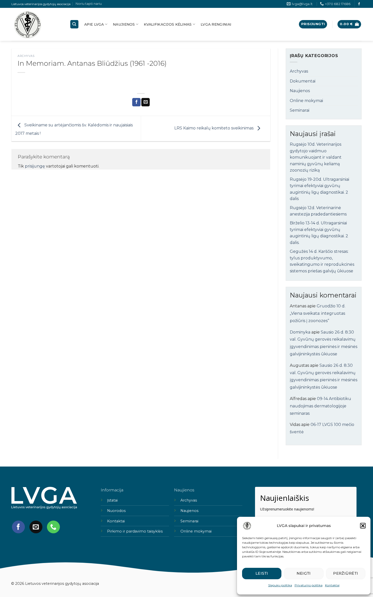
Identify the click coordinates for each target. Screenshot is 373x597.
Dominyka (300, 332)
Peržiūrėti (345, 573)
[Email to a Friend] (145, 102)
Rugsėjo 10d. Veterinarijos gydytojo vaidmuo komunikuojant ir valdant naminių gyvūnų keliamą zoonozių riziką (316, 157)
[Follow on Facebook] (359, 4)
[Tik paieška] (74, 24)
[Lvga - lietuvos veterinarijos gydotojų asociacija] (36, 24)
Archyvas (26, 56)
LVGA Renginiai (216, 24)
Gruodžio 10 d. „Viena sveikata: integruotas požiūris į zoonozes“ (317, 313)
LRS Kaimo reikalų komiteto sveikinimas (214, 128)
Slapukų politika (280, 585)
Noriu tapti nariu (89, 4)
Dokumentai (302, 81)
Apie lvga (94, 24)
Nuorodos (116, 510)
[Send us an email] (35, 527)
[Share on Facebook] (136, 102)
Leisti (262, 573)
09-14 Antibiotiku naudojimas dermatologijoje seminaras (320, 406)
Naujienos (124, 24)
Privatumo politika (309, 585)
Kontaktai (332, 585)
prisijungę (35, 166)
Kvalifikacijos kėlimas (168, 24)
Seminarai (299, 110)
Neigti (304, 573)
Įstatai (112, 500)
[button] (362, 525)
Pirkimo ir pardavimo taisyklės (135, 531)
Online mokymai (306, 100)
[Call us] (53, 527)
